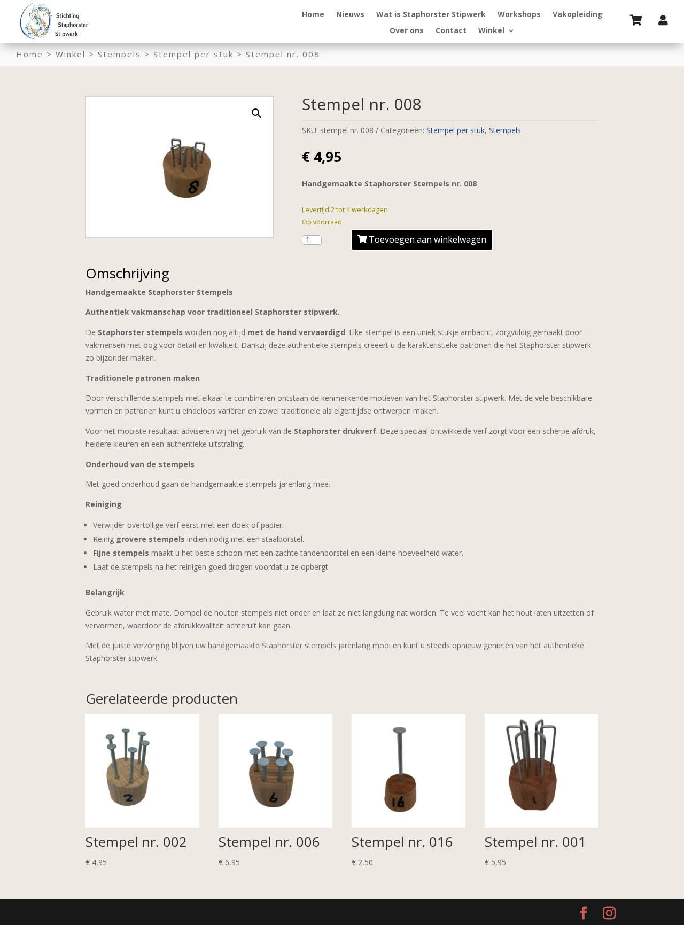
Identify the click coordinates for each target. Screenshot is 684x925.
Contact (451, 31)
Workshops (519, 15)
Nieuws (350, 15)
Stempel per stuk (193, 54)
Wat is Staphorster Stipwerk (431, 15)
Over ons (407, 31)
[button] (256, 113)
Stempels (119, 54)
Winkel (491, 31)
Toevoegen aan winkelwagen (427, 239)
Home (313, 15)
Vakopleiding (578, 15)
